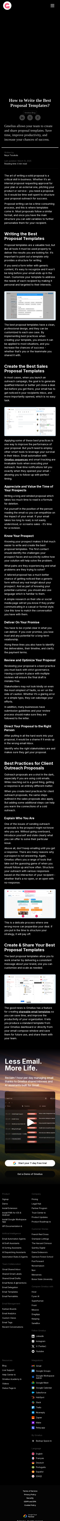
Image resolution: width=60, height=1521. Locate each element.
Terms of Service (30, 1491)
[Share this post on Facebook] (38, 117)
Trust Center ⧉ (38, 1212)
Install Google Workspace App (14, 1220)
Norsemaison (38, 1266)
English (39, 1454)
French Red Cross (40, 1234)
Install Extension (9, 1208)
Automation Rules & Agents (15, 1257)
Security (30, 1498)
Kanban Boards (9, 1309)
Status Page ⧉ (9, 1388)
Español (39, 1471)
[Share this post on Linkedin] (22, 117)
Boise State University (42, 1279)
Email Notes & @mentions (14, 1283)
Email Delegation (10, 1287)
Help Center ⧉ (8, 1374)
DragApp (36, 1314)
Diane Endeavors (40, 1252)
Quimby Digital (38, 1248)
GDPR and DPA (30, 1502)
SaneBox (36, 1323)
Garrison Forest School (42, 1257)
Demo (5, 1204)
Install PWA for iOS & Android (11, 1213)
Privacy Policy (30, 1495)
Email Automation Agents (14, 1239)
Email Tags (7, 1322)
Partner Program (39, 1208)
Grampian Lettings (40, 1239)
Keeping (35, 1319)
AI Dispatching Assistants (14, 1252)
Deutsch (40, 1463)
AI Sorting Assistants (11, 1248)
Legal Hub (36, 1204)
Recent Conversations (12, 1327)
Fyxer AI (35, 1296)
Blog (4, 1365)
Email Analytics (9, 1313)
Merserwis (37, 1275)
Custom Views (9, 1318)
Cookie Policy (30, 1505)
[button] (52, 5)
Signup (5, 1199)
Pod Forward (38, 1261)
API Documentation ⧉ (12, 1226)
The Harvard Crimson (42, 1243)
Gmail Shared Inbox (11, 1269)
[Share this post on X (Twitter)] (30, 117)
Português (41, 1467)
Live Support (8, 1370)
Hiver (34, 1292)
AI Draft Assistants (10, 1243)
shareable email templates (34, 1011)
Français (40, 1458)
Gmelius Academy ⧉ (11, 1379)
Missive (35, 1310)
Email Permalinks (10, 1296)
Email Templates (10, 1292)
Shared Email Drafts (11, 1278)
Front (34, 1305)
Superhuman (38, 1301)
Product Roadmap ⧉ (41, 1221)
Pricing (35, 1199)
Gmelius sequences (16, 459)
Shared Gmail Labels (12, 1274)
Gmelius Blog (30, 113)
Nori (33, 1270)
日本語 (39, 1476)
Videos (5, 1383)
